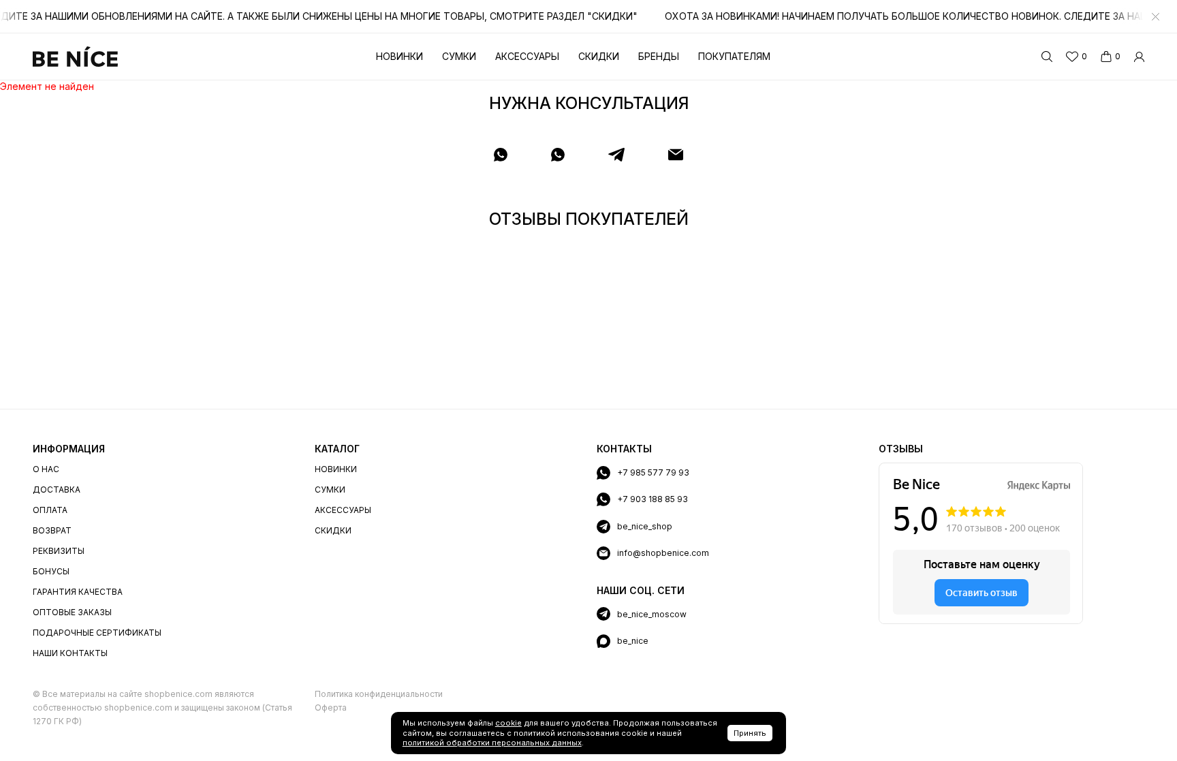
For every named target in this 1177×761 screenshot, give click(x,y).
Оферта (331, 707)
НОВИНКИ (336, 469)
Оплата (50, 510)
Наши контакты (70, 653)
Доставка (56, 489)
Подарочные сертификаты (97, 632)
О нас (46, 469)
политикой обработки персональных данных (492, 742)
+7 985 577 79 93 (653, 472)
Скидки (598, 56)
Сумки (459, 56)
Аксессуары (527, 56)
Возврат (52, 530)
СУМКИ (330, 489)
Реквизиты (58, 551)
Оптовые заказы (72, 612)
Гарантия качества (78, 592)
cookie (508, 723)
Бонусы (51, 571)
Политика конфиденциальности (379, 694)
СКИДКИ (333, 530)
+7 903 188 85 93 (652, 499)
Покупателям (734, 56)
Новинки (399, 56)
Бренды (658, 56)
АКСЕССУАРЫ (343, 510)
